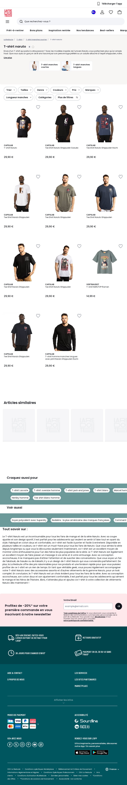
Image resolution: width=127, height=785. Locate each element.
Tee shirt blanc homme (47, 497)
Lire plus (8, 57)
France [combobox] (112, 769)
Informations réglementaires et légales (23, 772)
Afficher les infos (63, 699)
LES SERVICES (81, 673)
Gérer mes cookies (80, 776)
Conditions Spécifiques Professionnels (59, 772)
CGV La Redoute (13, 769)
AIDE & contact (14, 673)
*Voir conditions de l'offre (75, 613)
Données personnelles (60, 776)
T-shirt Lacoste (20, 490)
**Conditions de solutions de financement (37, 779)
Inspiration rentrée (59, 30)
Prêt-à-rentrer (15, 30)
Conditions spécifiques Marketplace (39, 769)
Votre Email (70, 600)
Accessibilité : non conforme (70, 779)
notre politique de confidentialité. (79, 620)
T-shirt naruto (56, 39)
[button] (119, 12)
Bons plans (36, 30)
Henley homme (20, 497)
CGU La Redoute (85, 772)
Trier (9, 90)
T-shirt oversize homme (47, 490)
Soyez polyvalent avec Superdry (29, 520)
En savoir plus (93, 746)
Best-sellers (107, 30)
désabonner (100, 617)
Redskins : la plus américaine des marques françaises (80, 520)
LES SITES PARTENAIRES (85, 679)
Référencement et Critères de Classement (75, 769)
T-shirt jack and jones (77, 490)
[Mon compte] (102, 12)
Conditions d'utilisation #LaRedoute (32, 776)
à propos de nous (15, 679)
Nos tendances (85, 30)
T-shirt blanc (101, 490)
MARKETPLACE (81, 686)
